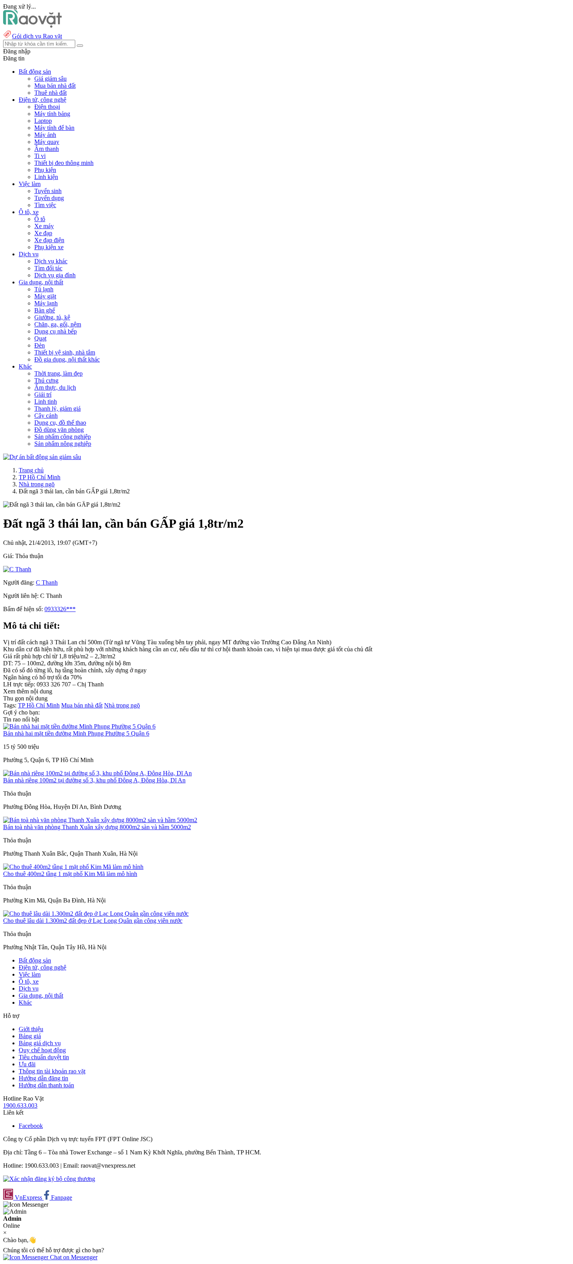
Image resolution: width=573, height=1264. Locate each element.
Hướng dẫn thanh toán (46, 1085)
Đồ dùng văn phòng (59, 429)
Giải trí (42, 394)
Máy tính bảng (52, 113)
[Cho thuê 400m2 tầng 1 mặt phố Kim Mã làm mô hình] (73, 866)
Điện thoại (47, 106)
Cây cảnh (46, 415)
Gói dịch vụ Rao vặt (37, 36)
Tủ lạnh (43, 289)
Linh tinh (45, 401)
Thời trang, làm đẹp (58, 373)
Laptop (43, 120)
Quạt (40, 338)
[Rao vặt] (32, 25)
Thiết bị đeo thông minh (64, 163)
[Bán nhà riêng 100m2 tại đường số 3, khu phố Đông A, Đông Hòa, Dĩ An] (97, 773)
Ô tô (39, 219)
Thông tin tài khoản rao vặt (52, 1071)
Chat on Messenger (72, 1257)
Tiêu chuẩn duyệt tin (44, 1057)
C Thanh (47, 582)
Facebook (31, 1125)
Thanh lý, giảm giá (57, 408)
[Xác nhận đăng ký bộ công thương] (49, 1178)
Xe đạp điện (49, 240)
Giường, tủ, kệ (52, 317)
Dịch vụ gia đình (55, 275)
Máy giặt (45, 296)
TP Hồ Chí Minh (39, 477)
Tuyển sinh (48, 191)
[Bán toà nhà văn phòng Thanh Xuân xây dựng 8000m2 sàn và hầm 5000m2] (100, 820)
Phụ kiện (45, 170)
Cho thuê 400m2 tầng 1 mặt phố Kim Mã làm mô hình (70, 873)
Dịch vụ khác (50, 261)
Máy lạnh (46, 303)
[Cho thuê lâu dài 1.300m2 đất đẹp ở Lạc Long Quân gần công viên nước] (96, 913)
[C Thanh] (17, 569)
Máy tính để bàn (54, 127)
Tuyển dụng (49, 198)
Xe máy (44, 226)
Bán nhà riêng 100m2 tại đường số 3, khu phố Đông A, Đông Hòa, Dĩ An (94, 780)
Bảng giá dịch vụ (40, 1043)
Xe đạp (43, 233)
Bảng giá (30, 1036)
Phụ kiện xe (49, 247)
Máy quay (46, 141)
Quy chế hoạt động (42, 1050)
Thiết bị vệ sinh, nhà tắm (64, 352)
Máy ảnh (45, 134)
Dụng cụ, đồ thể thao (60, 422)
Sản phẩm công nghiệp (62, 436)
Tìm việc (45, 205)
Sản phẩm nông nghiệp (62, 443)
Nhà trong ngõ (37, 484)
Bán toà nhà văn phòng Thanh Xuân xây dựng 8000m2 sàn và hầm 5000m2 (97, 827)
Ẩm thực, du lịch (55, 387)
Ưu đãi (27, 1064)
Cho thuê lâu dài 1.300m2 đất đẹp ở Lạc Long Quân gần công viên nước (92, 920)
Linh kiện (46, 177)
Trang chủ (31, 470)
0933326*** (60, 609)
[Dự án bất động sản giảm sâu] (42, 457)
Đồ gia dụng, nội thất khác (67, 359)
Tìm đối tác (48, 268)
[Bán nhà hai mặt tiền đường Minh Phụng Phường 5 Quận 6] (79, 726)
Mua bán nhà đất (55, 85)
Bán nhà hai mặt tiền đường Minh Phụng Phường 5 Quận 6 (76, 733)
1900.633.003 (20, 1105)
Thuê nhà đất (50, 92)
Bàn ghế (44, 310)
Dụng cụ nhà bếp (55, 331)
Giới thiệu (31, 1029)
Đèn (39, 345)
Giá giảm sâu (50, 78)
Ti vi (40, 155)
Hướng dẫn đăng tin (43, 1078)
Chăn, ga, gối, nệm (57, 324)
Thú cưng (46, 380)
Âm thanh (46, 148)
